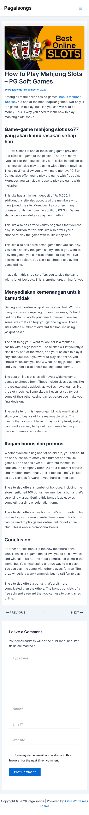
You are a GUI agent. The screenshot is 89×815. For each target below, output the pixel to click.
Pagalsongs (18, 8)
